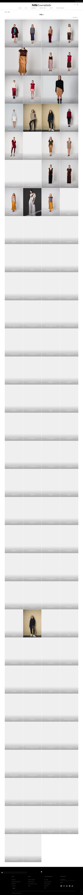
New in (20, 8)
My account (13, 885)
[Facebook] (61, 886)
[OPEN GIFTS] (52, 8)
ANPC (45, 888)
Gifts (51, 8)
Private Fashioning (60, 8)
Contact (29, 885)
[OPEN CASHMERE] (35, 8)
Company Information (31, 879)
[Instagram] (64, 886)
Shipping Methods (47, 883)
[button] (75, 4)
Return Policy (46, 885)
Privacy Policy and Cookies (32, 883)
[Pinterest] (69, 886)
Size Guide (46, 879)
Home (6, 12)
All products (14, 879)
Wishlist (13, 883)
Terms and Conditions (47, 881)
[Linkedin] (67, 886)
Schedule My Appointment (16, 881)
